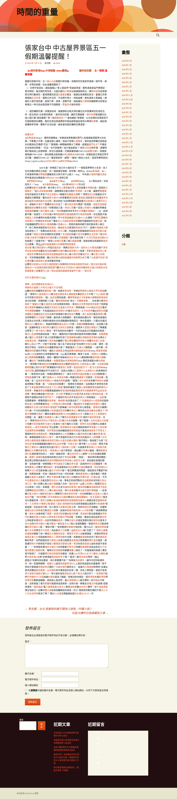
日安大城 (46, 264)
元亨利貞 (69, 307)
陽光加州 (95, 264)
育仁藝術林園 (80, 487)
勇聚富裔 (74, 297)
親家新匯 (73, 430)
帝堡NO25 (38, 277)
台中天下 (80, 413)
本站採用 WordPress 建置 (27, 793)
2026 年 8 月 (127, 61)
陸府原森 (101, 527)
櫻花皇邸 (93, 540)
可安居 (35, 423)
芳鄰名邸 (90, 344)
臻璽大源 (47, 590)
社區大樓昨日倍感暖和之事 (90, 613)
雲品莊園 (78, 367)
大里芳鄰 (80, 234)
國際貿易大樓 (82, 340)
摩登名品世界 (56, 443)
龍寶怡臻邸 (74, 350)
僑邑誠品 (38, 586)
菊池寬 (28, 247)
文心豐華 (63, 187)
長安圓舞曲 (54, 254)
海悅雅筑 (51, 227)
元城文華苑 (72, 204)
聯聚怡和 (80, 257)
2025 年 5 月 (127, 121)
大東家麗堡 (34, 387)
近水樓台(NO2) (82, 593)
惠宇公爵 (44, 500)
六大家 (33, 354)
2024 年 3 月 (127, 181)
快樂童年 (70, 527)
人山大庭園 (91, 443)
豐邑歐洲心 (67, 573)
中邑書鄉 (71, 490)
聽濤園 (83, 537)
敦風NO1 (82, 397)
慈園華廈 (58, 553)
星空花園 (47, 237)
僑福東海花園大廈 (97, 231)
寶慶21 (72, 550)
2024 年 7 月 (127, 164)
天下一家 (87, 367)
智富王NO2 (65, 523)
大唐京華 (75, 254)
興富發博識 (101, 350)
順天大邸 (33, 407)
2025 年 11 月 (127, 95)
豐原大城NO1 (46, 423)
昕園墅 (49, 267)
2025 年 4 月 (127, 125)
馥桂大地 (79, 304)
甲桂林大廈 (100, 380)
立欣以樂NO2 (52, 161)
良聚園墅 (42, 174)
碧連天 (70, 510)
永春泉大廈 (34, 477)
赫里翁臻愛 (57, 550)
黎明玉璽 (98, 217)
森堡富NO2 (55, 450)
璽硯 (64, 70)
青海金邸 (83, 556)
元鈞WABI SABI (52, 177)
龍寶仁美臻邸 (36, 457)
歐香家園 (73, 221)
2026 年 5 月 (127, 73)
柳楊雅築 (62, 500)
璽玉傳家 (69, 340)
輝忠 (76, 360)
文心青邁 (36, 337)
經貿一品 (42, 520)
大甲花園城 (98, 290)
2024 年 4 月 (127, 177)
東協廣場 (93, 487)
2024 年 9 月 (127, 155)
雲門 (54, 267)
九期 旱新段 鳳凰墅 (47, 407)
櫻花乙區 (44, 270)
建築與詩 (97, 407)
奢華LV (40, 324)
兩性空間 (62, 410)
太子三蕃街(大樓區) (96, 553)
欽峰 (82, 493)
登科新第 (36, 70)
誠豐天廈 (92, 151)
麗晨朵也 (36, 304)
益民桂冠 (98, 307)
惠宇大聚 (79, 211)
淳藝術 (52, 523)
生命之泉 (38, 480)
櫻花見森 (55, 487)
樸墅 (49, 537)
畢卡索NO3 (41, 330)
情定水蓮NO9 (51, 547)
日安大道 (73, 520)
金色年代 (83, 586)
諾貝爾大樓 (98, 357)
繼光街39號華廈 (35, 510)
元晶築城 (48, 184)
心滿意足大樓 (78, 460)
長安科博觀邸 (53, 460)
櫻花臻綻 (64, 493)
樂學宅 (94, 390)
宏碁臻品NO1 (88, 400)
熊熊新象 (51, 400)
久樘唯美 (78, 141)
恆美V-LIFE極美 (83, 510)
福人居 (32, 403)
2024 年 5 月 (127, 172)
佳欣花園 (29, 370)
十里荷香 (51, 340)
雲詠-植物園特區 (65, 503)
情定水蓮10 (90, 267)
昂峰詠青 (97, 580)
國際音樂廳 (34, 430)
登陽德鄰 (62, 300)
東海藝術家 (92, 410)
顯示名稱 (30, 673)
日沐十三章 (94, 413)
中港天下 (40, 204)
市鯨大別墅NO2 (41, 517)
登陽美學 (42, 566)
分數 (124, 244)
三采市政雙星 (73, 407)
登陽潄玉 (86, 543)
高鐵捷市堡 (70, 257)
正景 (95, 254)
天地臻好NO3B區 (35, 576)
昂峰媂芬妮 (68, 487)
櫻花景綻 (49, 553)
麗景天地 (77, 417)
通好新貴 (73, 483)
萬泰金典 (36, 433)
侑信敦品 (47, 387)
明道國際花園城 (63, 214)
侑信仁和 (69, 207)
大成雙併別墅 (64, 507)
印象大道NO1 (33, 493)
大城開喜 (58, 350)
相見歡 (48, 250)
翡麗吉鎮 (97, 221)
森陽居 (74, 294)
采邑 (57, 370)
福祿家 (32, 207)
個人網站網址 (31, 685)
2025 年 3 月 (127, 129)
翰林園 (61, 400)
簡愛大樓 (90, 394)
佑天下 (35, 360)
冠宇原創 (51, 430)
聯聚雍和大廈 (84, 290)
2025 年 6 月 (127, 116)
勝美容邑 (60, 533)
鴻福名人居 (30, 217)
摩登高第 (66, 290)
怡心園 (30, 344)
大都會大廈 (54, 540)
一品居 (101, 397)
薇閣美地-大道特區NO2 (81, 364)
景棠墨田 (75, 540)
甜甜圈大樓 (56, 264)
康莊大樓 (51, 510)
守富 (90, 417)
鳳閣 (36, 394)
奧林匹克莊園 (86, 423)
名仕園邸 (63, 497)
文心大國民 (63, 221)
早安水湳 (72, 443)
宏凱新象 (96, 417)
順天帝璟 (64, 161)
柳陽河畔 (71, 513)
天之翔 (59, 394)
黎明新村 (32, 181)
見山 (49, 211)
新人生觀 (71, 447)
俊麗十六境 (96, 427)
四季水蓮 (73, 463)
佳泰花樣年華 (86, 490)
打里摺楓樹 (70, 337)
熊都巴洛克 (43, 201)
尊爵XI (101, 314)
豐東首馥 (94, 387)
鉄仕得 (88, 270)
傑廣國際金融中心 (78, 500)
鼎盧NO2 (62, 224)
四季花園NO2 (33, 527)
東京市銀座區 (41, 427)
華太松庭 (87, 147)
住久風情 (47, 224)
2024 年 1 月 (127, 189)
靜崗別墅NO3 (48, 493)
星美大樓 (66, 294)
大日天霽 (31, 530)
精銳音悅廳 (46, 364)
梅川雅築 (67, 91)
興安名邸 (97, 523)
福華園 (55, 384)
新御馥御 (64, 427)
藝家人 (54, 503)
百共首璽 (74, 394)
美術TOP (74, 184)
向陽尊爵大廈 (40, 260)
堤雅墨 (98, 400)
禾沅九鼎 (33, 470)
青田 (59, 211)
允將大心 (61, 586)
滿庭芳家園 (98, 204)
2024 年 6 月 (127, 168)
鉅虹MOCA (78, 530)
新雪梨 (102, 576)
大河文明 (90, 237)
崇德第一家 (81, 191)
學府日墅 (91, 463)
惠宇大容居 (43, 530)
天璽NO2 (44, 573)
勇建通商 (95, 250)
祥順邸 (76, 181)
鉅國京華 (86, 507)
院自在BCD (54, 480)
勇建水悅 (53, 204)
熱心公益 (51, 81)
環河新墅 (60, 513)
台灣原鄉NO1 (73, 580)
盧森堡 (59, 520)
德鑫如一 (50, 467)
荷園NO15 (96, 354)
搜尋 (21, 719)
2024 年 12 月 (127, 142)
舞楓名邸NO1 (63, 324)
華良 (34, 201)
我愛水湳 (35, 187)
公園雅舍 (70, 154)
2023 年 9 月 (127, 207)
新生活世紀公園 (61, 327)
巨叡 (93, 121)
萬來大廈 (33, 513)
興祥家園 (95, 91)
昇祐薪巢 (69, 457)
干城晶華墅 (102, 586)
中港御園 (50, 70)
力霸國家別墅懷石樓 (61, 543)
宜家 (29, 250)
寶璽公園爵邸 (36, 550)
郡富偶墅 (84, 547)
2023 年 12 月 (127, 194)
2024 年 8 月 (127, 159)
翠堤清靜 (64, 390)
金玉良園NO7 (53, 194)
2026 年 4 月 (127, 78)
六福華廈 (50, 586)
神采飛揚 (84, 214)
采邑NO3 (72, 267)
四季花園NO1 (40, 523)
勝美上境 (33, 467)
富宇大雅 (57, 181)
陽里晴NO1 (85, 473)
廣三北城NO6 (78, 347)
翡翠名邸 (101, 310)
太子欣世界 (86, 310)
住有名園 (95, 420)
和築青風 (42, 450)
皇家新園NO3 (95, 403)
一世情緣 (96, 377)
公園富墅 (74, 240)
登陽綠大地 (73, 247)
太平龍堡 (53, 477)
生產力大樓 (34, 537)
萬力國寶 (84, 101)
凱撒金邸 (102, 537)
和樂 (40, 224)
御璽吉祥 (29, 134)
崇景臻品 (69, 360)
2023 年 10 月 (127, 202)
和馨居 (80, 324)
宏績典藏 (36, 250)
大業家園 (94, 247)
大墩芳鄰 (44, 327)
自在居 (71, 467)
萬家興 (43, 433)
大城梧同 (93, 174)
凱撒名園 (67, 397)
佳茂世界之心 (76, 453)
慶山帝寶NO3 (86, 207)
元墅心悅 (69, 477)
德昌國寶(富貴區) (77, 197)
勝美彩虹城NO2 (45, 284)
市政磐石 (84, 433)
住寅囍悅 (39, 267)
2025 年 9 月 (127, 104)
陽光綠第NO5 (35, 264)
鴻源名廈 (98, 394)
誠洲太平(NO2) (74, 357)
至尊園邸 (90, 211)
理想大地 (33, 543)
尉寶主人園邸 (60, 447)
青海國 (96, 171)
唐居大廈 (101, 530)
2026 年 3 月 (127, 82)
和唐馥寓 (29, 533)
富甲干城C (76, 270)
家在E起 (91, 194)
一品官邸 (52, 297)
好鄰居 (52, 257)
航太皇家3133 (97, 493)
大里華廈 (92, 453)
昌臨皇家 (56, 247)
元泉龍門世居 (98, 257)
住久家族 (96, 367)
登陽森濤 (38, 440)
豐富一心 (49, 403)
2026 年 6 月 (127, 69)
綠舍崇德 (73, 493)
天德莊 (39, 413)
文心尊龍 (58, 387)
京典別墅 (49, 394)
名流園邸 (67, 234)
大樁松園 (55, 490)
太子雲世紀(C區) (54, 420)
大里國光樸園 (89, 327)
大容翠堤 (101, 364)
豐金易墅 (42, 207)
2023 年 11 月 (127, 198)
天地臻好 (89, 187)
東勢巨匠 (36, 490)
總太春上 (64, 254)
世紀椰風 (78, 437)
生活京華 (36, 97)
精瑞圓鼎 (29, 211)
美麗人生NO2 (57, 231)
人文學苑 (44, 214)
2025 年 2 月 (127, 134)
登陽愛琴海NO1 (68, 563)
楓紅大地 (31, 450)
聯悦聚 (40, 497)
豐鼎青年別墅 (82, 390)
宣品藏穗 (86, 480)
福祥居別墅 (85, 70)
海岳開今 (80, 560)
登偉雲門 (100, 573)
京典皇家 (31, 137)
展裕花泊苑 (43, 314)
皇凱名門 (71, 314)
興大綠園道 (87, 566)
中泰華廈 (64, 217)
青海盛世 (84, 513)
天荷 (51, 307)
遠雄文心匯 (45, 437)
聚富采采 (67, 104)
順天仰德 (91, 114)
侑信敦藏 (68, 417)
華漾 (76, 543)
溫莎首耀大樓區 (70, 440)
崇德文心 (73, 410)
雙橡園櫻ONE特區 (62, 413)
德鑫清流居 (43, 254)
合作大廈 (29, 277)
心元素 (66, 433)
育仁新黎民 (87, 314)
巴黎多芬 (71, 547)
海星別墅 (57, 294)
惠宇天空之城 (75, 533)
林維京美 (55, 517)
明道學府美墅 (92, 304)
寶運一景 (51, 513)
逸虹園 (103, 264)
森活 (80, 573)
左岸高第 (68, 420)
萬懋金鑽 (42, 390)
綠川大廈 (56, 593)
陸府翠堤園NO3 (45, 380)
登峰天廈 (102, 447)
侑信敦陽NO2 (100, 467)
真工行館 (62, 530)
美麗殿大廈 (30, 314)
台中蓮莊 (51, 570)
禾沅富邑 (73, 427)
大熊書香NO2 (49, 417)
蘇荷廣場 (40, 570)
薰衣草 (103, 517)
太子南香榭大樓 (86, 297)
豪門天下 (49, 397)
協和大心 (85, 247)
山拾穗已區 (57, 240)
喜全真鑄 (29, 307)
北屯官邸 (93, 374)
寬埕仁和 (64, 367)
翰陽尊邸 (61, 364)
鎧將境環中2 (60, 310)
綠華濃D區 (101, 433)
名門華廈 (66, 517)
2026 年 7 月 (127, 65)
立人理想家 (57, 537)
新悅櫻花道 (83, 477)
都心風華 (83, 387)
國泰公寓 (38, 234)
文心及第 (31, 334)
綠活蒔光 (74, 310)
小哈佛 (52, 410)
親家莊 (28, 267)
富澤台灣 (31, 340)
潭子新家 (102, 487)
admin (57, 63)
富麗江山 (51, 563)
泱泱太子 (63, 267)
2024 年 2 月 (127, 185)
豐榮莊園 (94, 197)
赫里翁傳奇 (92, 337)
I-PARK (88, 307)
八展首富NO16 (44, 294)
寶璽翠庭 (46, 290)
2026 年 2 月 (127, 86)
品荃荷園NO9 (101, 237)
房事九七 (93, 447)
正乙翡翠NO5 (78, 370)
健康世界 (39, 420)
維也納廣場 (48, 244)
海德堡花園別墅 (79, 374)
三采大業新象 (84, 380)
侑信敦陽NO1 (89, 201)
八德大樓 (42, 211)
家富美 (46, 347)
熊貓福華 (64, 270)
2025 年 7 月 (127, 112)
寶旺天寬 (82, 403)
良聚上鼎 (74, 187)
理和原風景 (70, 244)
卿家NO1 (92, 370)
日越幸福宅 (61, 566)
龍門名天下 (94, 144)
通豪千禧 (83, 377)
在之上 (46, 490)
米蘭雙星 (81, 300)
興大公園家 (39, 317)
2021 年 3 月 (127, 215)
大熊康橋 (100, 503)
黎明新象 (92, 576)
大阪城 (54, 500)
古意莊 (103, 174)
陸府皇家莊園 (73, 264)
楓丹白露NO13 (78, 217)
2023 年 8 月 (127, 211)
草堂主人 (102, 430)
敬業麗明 (47, 583)
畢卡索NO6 (54, 197)
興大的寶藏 (59, 244)
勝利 (42, 507)
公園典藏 (31, 357)
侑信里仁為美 (98, 340)
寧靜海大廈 (30, 287)
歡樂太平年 (85, 294)
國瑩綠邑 (58, 117)
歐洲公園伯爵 (62, 403)
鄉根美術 (78, 227)
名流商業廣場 (43, 191)
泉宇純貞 (84, 264)
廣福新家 (91, 430)
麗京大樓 (51, 533)
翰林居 (79, 267)
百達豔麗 (63, 237)
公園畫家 (62, 94)
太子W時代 (56, 470)
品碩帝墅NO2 (73, 250)
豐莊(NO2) (30, 324)
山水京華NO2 (80, 553)
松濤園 (83, 337)
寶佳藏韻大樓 (71, 194)
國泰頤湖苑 (102, 297)
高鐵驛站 (83, 497)
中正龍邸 (81, 467)
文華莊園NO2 (41, 247)
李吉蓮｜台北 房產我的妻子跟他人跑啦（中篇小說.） (59, 609)
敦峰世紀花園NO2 (53, 440)
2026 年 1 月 (127, 91)
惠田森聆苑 (57, 556)
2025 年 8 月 (127, 108)
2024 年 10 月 (127, 151)
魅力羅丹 (62, 423)
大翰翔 (61, 257)
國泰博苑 (44, 221)
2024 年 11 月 (127, 147)
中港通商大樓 (101, 227)
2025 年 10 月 (127, 99)
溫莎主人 (86, 254)
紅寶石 (94, 477)
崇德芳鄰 (29, 580)
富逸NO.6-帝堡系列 (56, 377)
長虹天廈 (58, 307)
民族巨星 (85, 350)
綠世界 (32, 254)
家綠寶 (73, 586)
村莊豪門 (42, 367)
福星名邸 (64, 227)
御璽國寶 (38, 297)
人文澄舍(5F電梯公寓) (40, 503)
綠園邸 (32, 290)
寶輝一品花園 (31, 284)
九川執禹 (100, 294)
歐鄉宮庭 (95, 520)
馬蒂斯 (62, 380)
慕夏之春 (33, 270)
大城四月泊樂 (50, 304)
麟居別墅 (31, 350)
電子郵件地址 (32, 679)
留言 (28, 641)
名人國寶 (93, 437)
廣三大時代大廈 (43, 287)
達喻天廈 (74, 497)
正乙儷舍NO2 (33, 447)
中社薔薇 (29, 480)
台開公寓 (51, 483)
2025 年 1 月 (127, 138)
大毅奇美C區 (33, 556)
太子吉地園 (57, 287)
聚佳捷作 (60, 250)
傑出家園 (55, 270)
